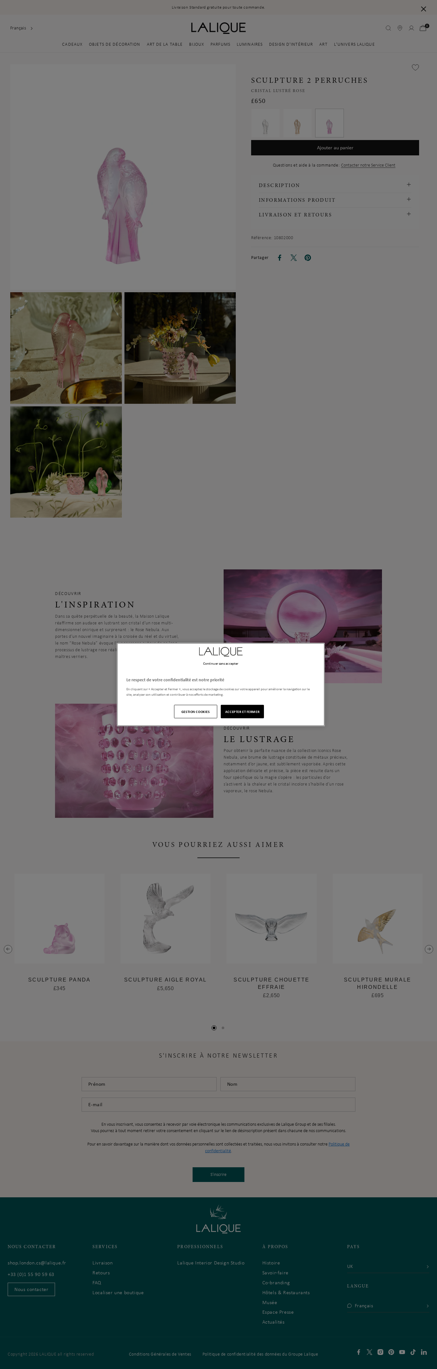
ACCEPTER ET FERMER (242, 711)
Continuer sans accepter (220, 663)
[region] (221, 684)
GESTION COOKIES (195, 711)
